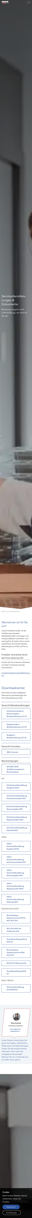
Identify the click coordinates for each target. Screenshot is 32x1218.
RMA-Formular (12, 752)
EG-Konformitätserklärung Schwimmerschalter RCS (17, 797)
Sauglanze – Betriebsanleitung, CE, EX (17, 736)
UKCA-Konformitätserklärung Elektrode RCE (15, 899)
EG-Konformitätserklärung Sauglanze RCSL (17, 786)
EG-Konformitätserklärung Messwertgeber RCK (17, 807)
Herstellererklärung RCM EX (16, 972)
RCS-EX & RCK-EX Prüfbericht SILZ (14, 930)
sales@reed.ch (15, 1031)
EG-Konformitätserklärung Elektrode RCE (17, 829)
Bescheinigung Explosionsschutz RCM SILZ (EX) (15, 952)
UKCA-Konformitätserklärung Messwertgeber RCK (15, 872)
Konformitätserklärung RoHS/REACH (15, 988)
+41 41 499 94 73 (15, 1029)
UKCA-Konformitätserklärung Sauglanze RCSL (15, 846)
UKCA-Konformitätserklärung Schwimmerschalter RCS (16, 859)
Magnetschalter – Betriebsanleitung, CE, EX (17, 725)
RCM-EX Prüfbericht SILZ (16, 963)
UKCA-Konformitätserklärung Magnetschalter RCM (15, 886)
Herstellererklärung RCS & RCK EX (17, 940)
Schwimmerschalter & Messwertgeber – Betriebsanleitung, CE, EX (17, 713)
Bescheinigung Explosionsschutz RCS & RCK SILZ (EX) (16, 917)
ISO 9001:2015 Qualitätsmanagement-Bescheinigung (16, 769)
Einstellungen (11, 1213)
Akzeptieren (11, 1207)
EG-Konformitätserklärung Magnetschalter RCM (17, 818)
